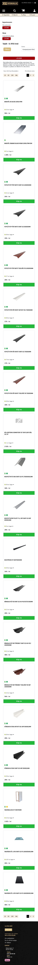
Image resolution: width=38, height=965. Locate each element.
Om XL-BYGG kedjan (11, 940)
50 (8, 75)
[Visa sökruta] (14, 10)
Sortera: (23, 46)
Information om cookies (11, 933)
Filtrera (7, 49)
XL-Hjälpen (8, 942)
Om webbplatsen (9, 938)
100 (12, 75)
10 (5, 75)
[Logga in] (34, 10)
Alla (16, 75)
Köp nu (19, 118)
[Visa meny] (3, 11)
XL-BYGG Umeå (26, 2)
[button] (6, 15)
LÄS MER (6, 27)
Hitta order (8, 929)
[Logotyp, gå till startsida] (10, 3)
